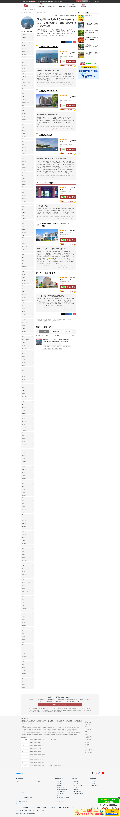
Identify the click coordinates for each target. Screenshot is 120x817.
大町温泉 (24, 297)
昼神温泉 (24, 328)
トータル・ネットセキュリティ (24, 799)
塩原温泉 (24, 184)
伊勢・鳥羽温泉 (25, 486)
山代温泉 (24, 387)
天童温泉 (24, 138)
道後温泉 (24, 611)
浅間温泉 (24, 291)
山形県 (51, 739)
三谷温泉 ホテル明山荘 (48, 47)
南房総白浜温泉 (25, 246)
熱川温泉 (24, 455)
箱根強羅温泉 (25, 266)
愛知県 (39, 754)
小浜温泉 (24, 633)
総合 (58, 335)
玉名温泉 (24, 647)
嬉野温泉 (24, 622)
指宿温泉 (24, 684)
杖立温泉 (24, 650)
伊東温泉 (24, 404)
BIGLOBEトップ (53, 810)
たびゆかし (87, 747)
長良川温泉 (24, 472)
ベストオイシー (88, 739)
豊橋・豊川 (59, 346)
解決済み (67, 331)
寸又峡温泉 (24, 444)
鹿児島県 (55, 765)
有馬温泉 (24, 529)
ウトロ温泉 (24, 48)
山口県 (47, 759)
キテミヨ (87, 737)
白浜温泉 (24, 551)
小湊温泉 (24, 240)
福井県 (39, 751)
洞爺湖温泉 (24, 56)
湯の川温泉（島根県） (26, 582)
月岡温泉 (24, 342)
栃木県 (31, 742)
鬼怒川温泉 (24, 178)
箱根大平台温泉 (25, 263)
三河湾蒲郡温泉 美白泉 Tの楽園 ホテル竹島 (55, 224)
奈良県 (47, 756)
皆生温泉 (24, 568)
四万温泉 (24, 209)
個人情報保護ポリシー (53, 807)
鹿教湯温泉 (24, 300)
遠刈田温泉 (24, 96)
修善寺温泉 (24, 407)
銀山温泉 (24, 119)
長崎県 (39, 765)
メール (93, 783)
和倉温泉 (24, 376)
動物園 (60, 348)
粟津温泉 (24, 382)
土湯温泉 (24, 167)
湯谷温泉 (24, 483)
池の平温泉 (24, 348)
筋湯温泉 (24, 673)
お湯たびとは (88, 722)
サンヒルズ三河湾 (46, 183)
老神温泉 (24, 212)
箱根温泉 (24, 252)
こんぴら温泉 (25, 605)
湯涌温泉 (24, 390)
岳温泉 (23, 164)
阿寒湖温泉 (24, 45)
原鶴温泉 (24, 619)
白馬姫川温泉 (25, 325)
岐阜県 (35, 754)
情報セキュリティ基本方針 (35, 810)
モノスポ (87, 740)
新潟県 (39, 748)
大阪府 (39, 756)
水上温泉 (24, 226)
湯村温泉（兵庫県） (26, 546)
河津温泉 (24, 435)
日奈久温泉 (24, 656)
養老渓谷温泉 (25, 249)
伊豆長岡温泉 (25, 421)
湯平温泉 (24, 681)
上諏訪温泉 (24, 302)
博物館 (45, 348)
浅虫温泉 (24, 68)
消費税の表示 (26, 807)
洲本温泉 (24, 543)
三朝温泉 (24, 565)
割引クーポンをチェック (69, 65)
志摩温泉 (24, 489)
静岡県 (31, 754)
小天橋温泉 (24, 512)
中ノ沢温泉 (24, 170)
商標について (45, 810)
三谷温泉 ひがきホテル (48, 91)
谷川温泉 (24, 223)
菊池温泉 (24, 642)
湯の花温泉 (24, 523)
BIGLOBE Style (77, 791)
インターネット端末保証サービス (25, 797)
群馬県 (35, 742)
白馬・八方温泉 (25, 322)
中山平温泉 (24, 99)
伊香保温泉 (24, 203)
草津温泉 (24, 201)
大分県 (47, 765)
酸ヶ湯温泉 (24, 65)
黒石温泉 (24, 73)
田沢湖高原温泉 (25, 113)
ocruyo (86, 732)
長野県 (35, 748)
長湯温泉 (24, 676)
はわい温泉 (24, 574)
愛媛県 (39, 762)
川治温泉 (24, 187)
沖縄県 (59, 765)
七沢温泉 (24, 257)
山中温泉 (24, 379)
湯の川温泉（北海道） (26, 42)
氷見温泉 (24, 373)
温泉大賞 (42, 784)
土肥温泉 (24, 447)
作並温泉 (24, 93)
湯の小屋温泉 (25, 229)
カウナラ (87, 744)
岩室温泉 (24, 350)
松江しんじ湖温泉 (25, 579)
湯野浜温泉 (24, 150)
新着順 (43, 335)
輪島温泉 (24, 393)
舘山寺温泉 (24, 438)
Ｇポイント (87, 728)
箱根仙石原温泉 (25, 269)
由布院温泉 (24, 667)
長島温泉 (24, 495)
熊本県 (43, 765)
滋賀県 (31, 756)
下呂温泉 (24, 458)
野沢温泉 (24, 285)
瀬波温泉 (24, 362)
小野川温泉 (24, 130)
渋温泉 (23, 305)
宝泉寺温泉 (24, 678)
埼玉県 (31, 745)
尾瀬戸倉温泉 (25, 215)
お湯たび (87, 734)
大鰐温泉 (24, 71)
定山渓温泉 (24, 34)
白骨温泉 (24, 288)
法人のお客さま (59, 779)
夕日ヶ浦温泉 (25, 520)
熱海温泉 (24, 401)
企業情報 (74, 779)
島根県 (35, 759)
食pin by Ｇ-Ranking (89, 750)
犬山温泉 (24, 475)
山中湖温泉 (24, 280)
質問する (85, 1)
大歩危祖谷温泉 (25, 602)
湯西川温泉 (24, 198)
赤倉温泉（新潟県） (26, 345)
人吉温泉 (24, 653)
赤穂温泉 (24, 531)
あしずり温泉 (25, 613)
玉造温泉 (24, 577)
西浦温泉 (24, 478)
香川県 (35, 762)
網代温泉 (24, 413)
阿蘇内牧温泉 (25, 639)
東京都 (39, 745)
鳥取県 (31, 759)
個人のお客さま (19, 779)
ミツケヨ (87, 745)
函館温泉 (24, 62)
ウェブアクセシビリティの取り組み (38, 807)
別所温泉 (24, 331)
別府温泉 (24, 664)
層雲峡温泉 (24, 54)
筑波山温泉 (24, 232)
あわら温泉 (24, 396)
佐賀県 (35, 765)
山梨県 (31, 748)
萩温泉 (23, 596)
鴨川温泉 (24, 237)
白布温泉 (24, 136)
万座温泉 (24, 206)
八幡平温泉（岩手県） (26, 82)
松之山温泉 (24, 367)
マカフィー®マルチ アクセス (63, 798)
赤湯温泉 (24, 124)
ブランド (76, 783)
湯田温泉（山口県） (26, 599)
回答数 (47, 335)
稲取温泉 (24, 424)
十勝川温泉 (24, 40)
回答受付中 (56, 331)
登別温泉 (24, 37)
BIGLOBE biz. (60, 781)
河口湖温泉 (24, 274)
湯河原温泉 (24, 254)
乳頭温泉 (24, 105)
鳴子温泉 (24, 88)
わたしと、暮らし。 (89, 736)
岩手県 (39, 739)
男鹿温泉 (24, 110)
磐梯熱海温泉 (25, 172)
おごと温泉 (24, 500)
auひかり (20, 786)
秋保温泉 (24, 90)
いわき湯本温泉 (25, 161)
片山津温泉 (24, 384)
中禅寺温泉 (24, 189)
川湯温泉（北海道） (26, 51)
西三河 (54, 346)
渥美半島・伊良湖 (66, 346)
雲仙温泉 (24, 630)
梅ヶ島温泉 (24, 432)
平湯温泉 (24, 461)
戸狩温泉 (24, 314)
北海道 (31, 739)
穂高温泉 (24, 334)
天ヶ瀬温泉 (24, 670)
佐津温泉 (24, 540)
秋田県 (47, 739)
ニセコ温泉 (24, 59)
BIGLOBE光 (20, 784)
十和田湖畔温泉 (25, 76)
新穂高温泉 (24, 464)
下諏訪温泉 (24, 308)
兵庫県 (43, 756)
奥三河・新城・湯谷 (47, 346)
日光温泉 (24, 195)
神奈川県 (43, 745)
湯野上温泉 (24, 175)
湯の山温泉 (24, 497)
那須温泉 (24, 192)
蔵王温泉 (24, 116)
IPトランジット (60, 795)
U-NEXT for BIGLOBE (23, 801)
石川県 (35, 751)
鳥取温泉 (24, 571)
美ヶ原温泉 (24, 294)
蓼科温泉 (24, 311)
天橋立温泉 (24, 503)
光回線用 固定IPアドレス (62, 789)
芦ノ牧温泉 (24, 155)
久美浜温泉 (24, 509)
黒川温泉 (24, 636)
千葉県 (35, 745)
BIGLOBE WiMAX (21, 790)
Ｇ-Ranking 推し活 (89, 749)
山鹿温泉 (24, 661)
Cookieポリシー (74, 807)
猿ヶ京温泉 (24, 220)
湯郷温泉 (24, 588)
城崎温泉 (24, 526)
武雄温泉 (24, 625)
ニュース (76, 787)
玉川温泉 (24, 107)
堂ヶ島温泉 (24, 449)
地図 (63, 58)
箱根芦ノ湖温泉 (25, 260)
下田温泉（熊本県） (26, 644)
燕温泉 (23, 365)
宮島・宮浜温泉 (25, 591)
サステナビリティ (78, 785)
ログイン (97, 1)
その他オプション (21, 803)
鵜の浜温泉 (24, 353)
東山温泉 (24, 153)
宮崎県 (51, 765)
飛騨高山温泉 (25, 469)
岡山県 (39, 759)
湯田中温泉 (24, 336)
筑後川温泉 (24, 616)
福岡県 (31, 765)
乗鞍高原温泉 (25, 319)
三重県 (43, 754)
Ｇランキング (88, 729)
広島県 (43, 759)
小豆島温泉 (24, 608)
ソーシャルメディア (78, 793)
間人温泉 (24, 514)
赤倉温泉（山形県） (26, 122)
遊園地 (49, 348)
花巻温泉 (24, 85)
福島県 (54, 739)
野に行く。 (87, 742)
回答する (79, 1)
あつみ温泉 (24, 127)
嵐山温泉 (24, 506)
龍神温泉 (24, 562)
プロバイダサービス (61, 787)
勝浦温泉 (24, 554)
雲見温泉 (24, 441)
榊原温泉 (24, 492)
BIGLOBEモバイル (22, 788)
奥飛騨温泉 (24, 466)
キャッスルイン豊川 (47, 273)
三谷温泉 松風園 (45, 135)
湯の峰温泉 (24, 560)
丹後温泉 (24, 517)
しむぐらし (42, 786)
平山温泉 (24, 659)
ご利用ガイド (88, 724)
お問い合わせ (18, 807)
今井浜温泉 (24, 427)
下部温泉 (24, 277)
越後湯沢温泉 (25, 356)
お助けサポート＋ (21, 795)
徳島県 (31, 762)
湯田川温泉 (24, 147)
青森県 (35, 739)
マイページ (92, 1)
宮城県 (43, 739)
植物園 (56, 348)
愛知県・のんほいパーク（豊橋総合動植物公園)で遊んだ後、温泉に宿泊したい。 (62, 82)
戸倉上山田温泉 (25, 317)
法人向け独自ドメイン (62, 801)
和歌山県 (51, 756)
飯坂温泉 (24, 158)
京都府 (35, 756)
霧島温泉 (24, 687)
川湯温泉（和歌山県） (26, 557)
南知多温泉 (24, 481)
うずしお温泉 (25, 534)
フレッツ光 (59, 785)
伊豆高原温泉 (25, 416)
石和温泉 (24, 271)
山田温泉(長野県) (25, 339)
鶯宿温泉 (24, 79)
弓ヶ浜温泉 (24, 452)
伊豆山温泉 (24, 418)
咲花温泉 (24, 359)
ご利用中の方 (93, 779)
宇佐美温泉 (24, 430)
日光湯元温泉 (25, 181)
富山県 (31, 751)
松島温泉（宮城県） (26, 102)
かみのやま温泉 (25, 133)
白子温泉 (24, 243)
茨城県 (39, 742)
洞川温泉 (24, 548)
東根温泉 (24, 141)
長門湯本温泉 (25, 594)
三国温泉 (24, 399)
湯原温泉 (24, 585)
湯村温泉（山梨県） (26, 283)
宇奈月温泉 (24, 370)
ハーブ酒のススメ (89, 752)
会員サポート (95, 785)
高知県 (43, 762)
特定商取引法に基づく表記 (21, 810)
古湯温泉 (24, 627)
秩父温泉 (24, 235)
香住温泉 (24, 537)
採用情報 (76, 789)
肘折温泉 (24, 144)
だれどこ (87, 731)
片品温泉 (24, 218)
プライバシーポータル (64, 807)
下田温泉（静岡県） (26, 410)
